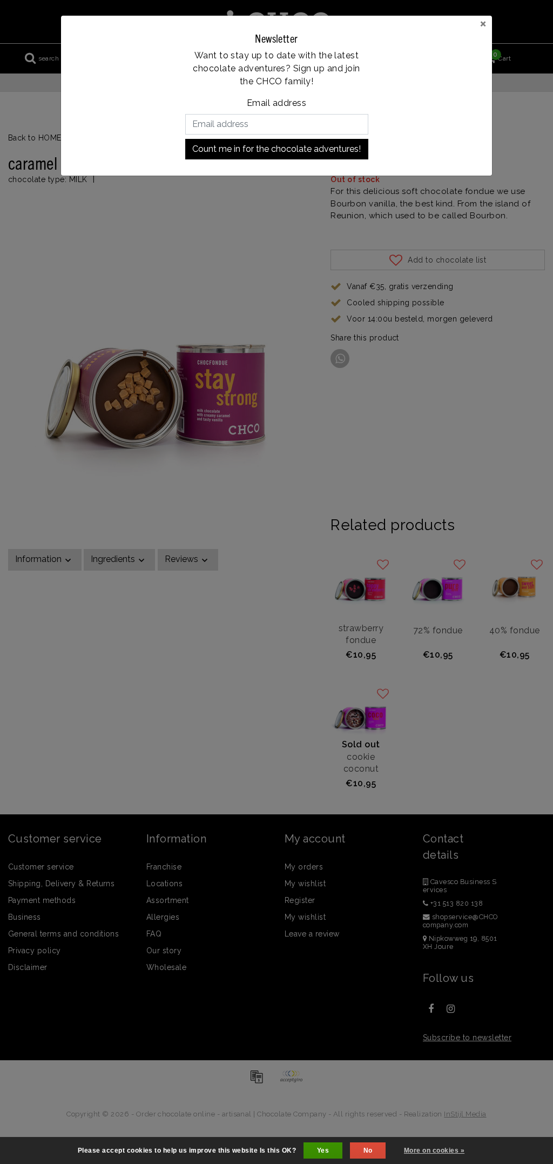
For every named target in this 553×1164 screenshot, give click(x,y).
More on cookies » (434, 1150)
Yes (323, 1150)
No (368, 1150)
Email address (276, 103)
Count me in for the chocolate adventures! (276, 149)
